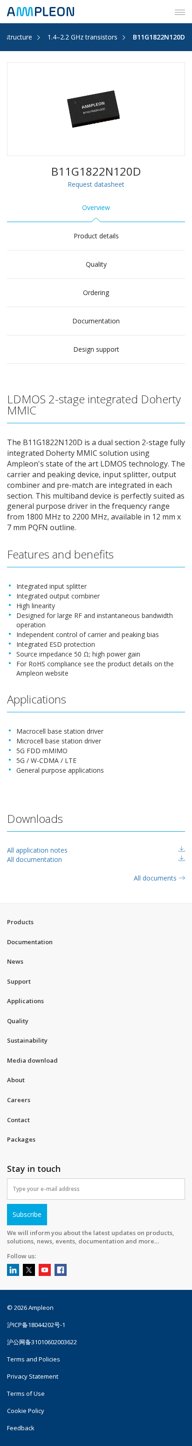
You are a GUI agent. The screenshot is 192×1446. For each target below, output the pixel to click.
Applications (25, 1001)
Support (19, 981)
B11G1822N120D (159, 37)
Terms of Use (26, 1394)
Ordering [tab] (96, 292)
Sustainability (27, 1040)
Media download (32, 1060)
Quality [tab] (96, 264)
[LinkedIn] (13, 1270)
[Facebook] (61, 1270)
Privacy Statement (32, 1377)
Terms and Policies (33, 1359)
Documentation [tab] (96, 320)
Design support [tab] (96, 349)
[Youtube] (45, 1270)
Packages (21, 1139)
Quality (17, 1021)
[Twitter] (29, 1270)
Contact (18, 1120)
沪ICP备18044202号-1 (36, 1325)
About (16, 1080)
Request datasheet (96, 184)
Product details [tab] (96, 235)
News (15, 961)
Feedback (20, 1428)
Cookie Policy (25, 1411)
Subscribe (27, 1214)
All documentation (34, 859)
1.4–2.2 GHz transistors (82, 37)
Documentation (30, 942)
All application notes (37, 850)
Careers (18, 1100)
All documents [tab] (156, 878)
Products (20, 922)
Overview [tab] (96, 207)
